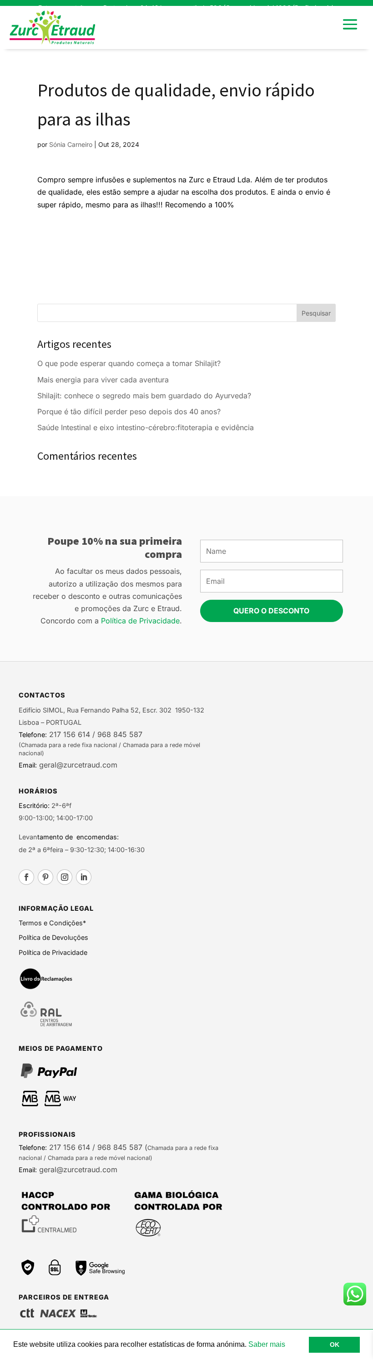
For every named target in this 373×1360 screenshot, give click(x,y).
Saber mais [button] (266, 1344)
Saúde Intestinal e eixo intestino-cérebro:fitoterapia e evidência (145, 427)
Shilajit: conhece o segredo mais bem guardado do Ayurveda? (144, 395)
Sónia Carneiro (70, 144)
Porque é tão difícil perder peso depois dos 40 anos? (129, 411)
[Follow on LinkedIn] (83, 877)
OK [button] (334, 1344)
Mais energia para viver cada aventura (103, 379)
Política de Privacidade (140, 620)
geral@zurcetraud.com (77, 764)
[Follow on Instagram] (64, 877)
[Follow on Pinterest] (45, 877)
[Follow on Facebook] (26, 877)
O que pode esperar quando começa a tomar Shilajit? (129, 363)
